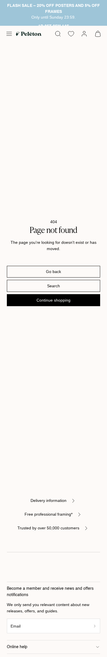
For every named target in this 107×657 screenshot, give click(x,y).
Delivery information (48, 500)
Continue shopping (53, 300)
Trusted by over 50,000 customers (48, 528)
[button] (9, 34)
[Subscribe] (94, 626)
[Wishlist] (71, 34)
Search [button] (53, 286)
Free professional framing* (48, 514)
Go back (53, 271)
